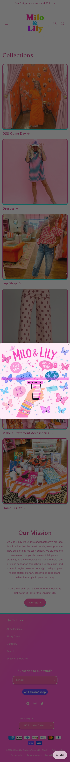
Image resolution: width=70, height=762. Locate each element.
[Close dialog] (68, 344)
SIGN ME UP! (35, 382)
